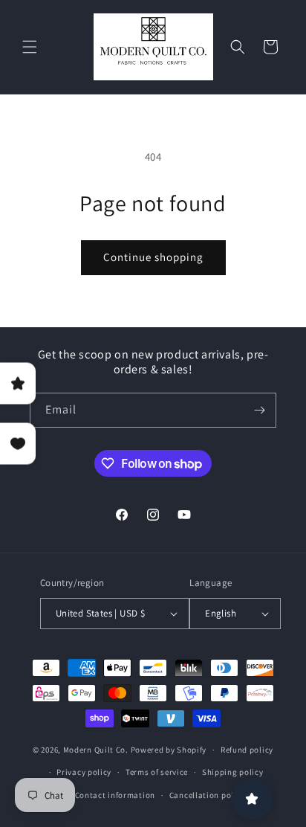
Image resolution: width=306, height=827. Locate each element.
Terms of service (157, 772)
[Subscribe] (259, 410)
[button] (29, 46)
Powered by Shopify (169, 749)
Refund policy (247, 749)
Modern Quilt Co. (95, 749)
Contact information (115, 795)
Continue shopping (153, 257)
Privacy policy (83, 772)
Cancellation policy (207, 795)
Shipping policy (233, 772)
